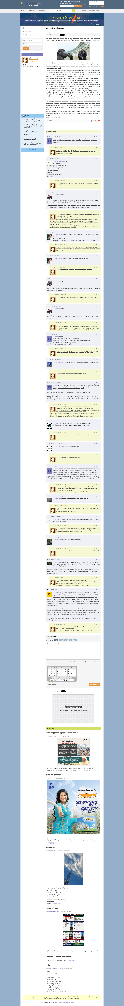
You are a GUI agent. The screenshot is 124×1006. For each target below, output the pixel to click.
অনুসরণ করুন (33, 61)
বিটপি (56, 385)
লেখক (59, 150)
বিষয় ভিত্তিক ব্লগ (42, 10)
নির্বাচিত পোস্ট (31, 10)
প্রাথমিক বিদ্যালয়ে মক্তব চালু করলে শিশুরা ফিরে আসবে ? (62, 733)
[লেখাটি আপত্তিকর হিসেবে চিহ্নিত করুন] (99, 121)
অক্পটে (56, 469)
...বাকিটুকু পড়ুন (87, 770)
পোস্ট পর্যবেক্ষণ (52, 685)
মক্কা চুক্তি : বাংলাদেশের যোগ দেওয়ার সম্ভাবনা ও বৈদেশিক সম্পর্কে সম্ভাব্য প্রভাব (33, 126)
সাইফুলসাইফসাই (53, 968)
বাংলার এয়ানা (58, 499)
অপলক (51, 778)
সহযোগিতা (84, 10)
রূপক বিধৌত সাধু (59, 362)
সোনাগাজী (57, 195)
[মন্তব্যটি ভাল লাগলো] (96, 136)
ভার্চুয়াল (56, 640)
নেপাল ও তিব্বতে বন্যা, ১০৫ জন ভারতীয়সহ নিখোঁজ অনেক (31, 139)
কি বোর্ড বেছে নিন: (49, 640)
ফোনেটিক (61, 640)
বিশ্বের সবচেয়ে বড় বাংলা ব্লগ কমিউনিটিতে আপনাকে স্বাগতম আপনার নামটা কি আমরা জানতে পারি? (70, 2)
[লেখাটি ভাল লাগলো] (91, 121)
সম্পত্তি (48, 965)
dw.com (34, 149)
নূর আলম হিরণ (58, 423)
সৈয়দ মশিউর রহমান (60, 446)
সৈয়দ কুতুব (52, 736)
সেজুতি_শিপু (52, 851)
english (74, 640)
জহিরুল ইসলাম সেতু (34, 58)
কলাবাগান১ (57, 519)
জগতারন (57, 337)
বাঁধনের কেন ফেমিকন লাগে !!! (54, 775)
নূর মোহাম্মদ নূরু (59, 161)
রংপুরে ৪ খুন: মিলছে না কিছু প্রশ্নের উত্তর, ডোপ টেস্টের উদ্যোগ (32, 144)
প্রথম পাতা (22, 10)
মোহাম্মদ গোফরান (59, 234)
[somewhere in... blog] (30, 4)
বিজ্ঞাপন (72, 1002)
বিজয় (70, 640)
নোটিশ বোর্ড (28, 35)
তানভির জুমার (58, 562)
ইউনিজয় (66, 640)
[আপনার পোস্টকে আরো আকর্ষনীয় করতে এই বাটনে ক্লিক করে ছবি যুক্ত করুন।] (58, 643)
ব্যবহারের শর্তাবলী (58, 1002)
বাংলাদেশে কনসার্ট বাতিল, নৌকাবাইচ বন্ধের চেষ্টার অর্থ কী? (32, 120)
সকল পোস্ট (27, 28)
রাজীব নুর (57, 540)
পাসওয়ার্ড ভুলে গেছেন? (93, 6)
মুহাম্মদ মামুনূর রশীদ (54, 911)
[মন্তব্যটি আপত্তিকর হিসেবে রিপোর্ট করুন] (99, 136)
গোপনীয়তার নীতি (66, 1002)
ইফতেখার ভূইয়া (59, 592)
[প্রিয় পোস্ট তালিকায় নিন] (95, 121)
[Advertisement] (32, 90)
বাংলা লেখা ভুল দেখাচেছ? (94, 10)
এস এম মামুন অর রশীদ (61, 139)
